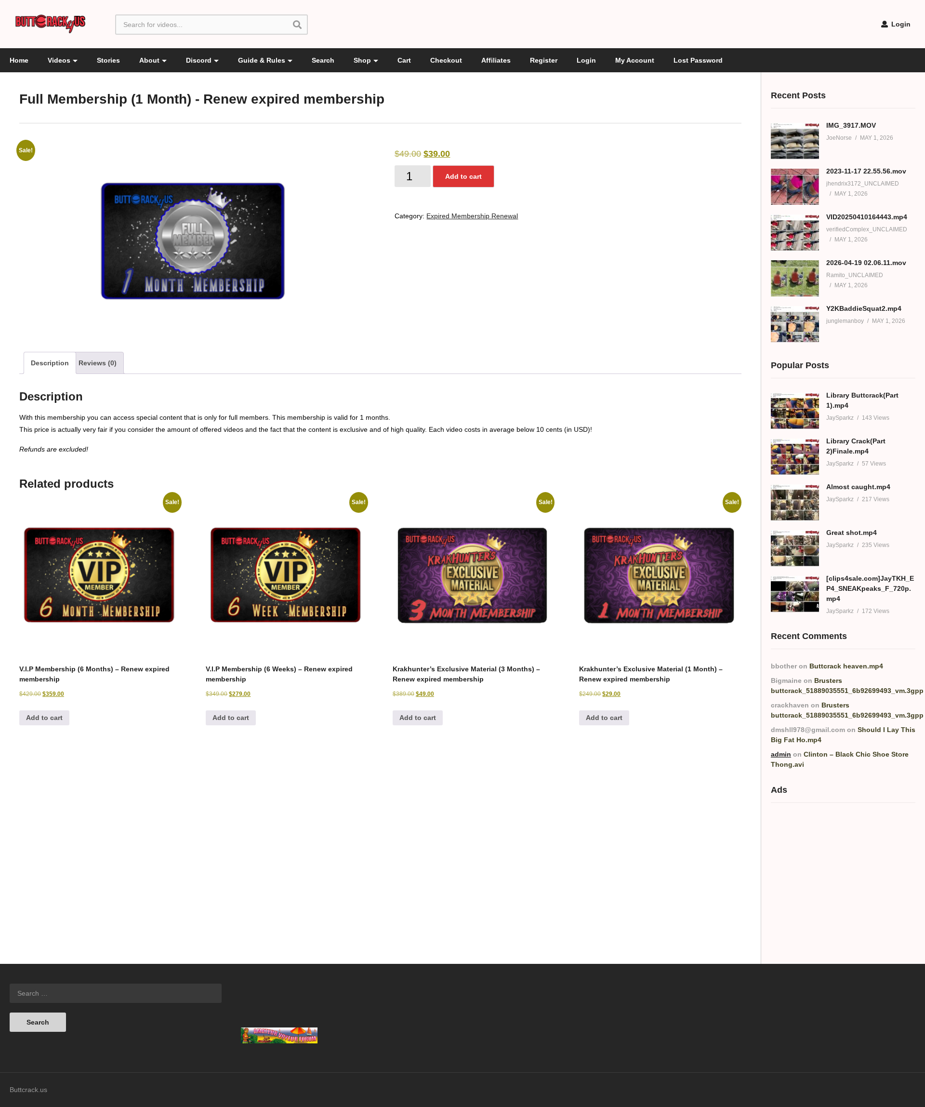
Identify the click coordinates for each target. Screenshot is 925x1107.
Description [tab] (50, 363)
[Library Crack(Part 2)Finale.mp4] (795, 457)
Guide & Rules (261, 60)
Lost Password (698, 60)
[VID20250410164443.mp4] (795, 232)
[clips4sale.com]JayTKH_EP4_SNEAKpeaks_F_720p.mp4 (870, 588)
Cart (404, 60)
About (149, 60)
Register (543, 60)
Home (19, 60)
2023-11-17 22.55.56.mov (866, 171)
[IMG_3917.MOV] (795, 141)
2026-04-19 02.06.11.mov (866, 263)
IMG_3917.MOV (851, 125)
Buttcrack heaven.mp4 (846, 666)
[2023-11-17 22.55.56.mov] (795, 187)
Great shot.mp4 (851, 532)
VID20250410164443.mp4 (866, 217)
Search (323, 60)
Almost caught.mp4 (858, 487)
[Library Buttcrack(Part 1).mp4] (795, 411)
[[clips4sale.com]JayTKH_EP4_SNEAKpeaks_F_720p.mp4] (795, 594)
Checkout (446, 60)
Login (900, 24)
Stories (108, 60)
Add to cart (463, 176)
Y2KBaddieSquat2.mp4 (863, 308)
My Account (634, 60)
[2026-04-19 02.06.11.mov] (795, 278)
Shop (362, 60)
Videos (59, 60)
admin (781, 754)
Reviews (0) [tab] (98, 363)
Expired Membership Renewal (472, 216)
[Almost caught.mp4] (795, 502)
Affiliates (496, 60)
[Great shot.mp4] (795, 548)
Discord (198, 60)
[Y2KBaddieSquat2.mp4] (795, 324)
